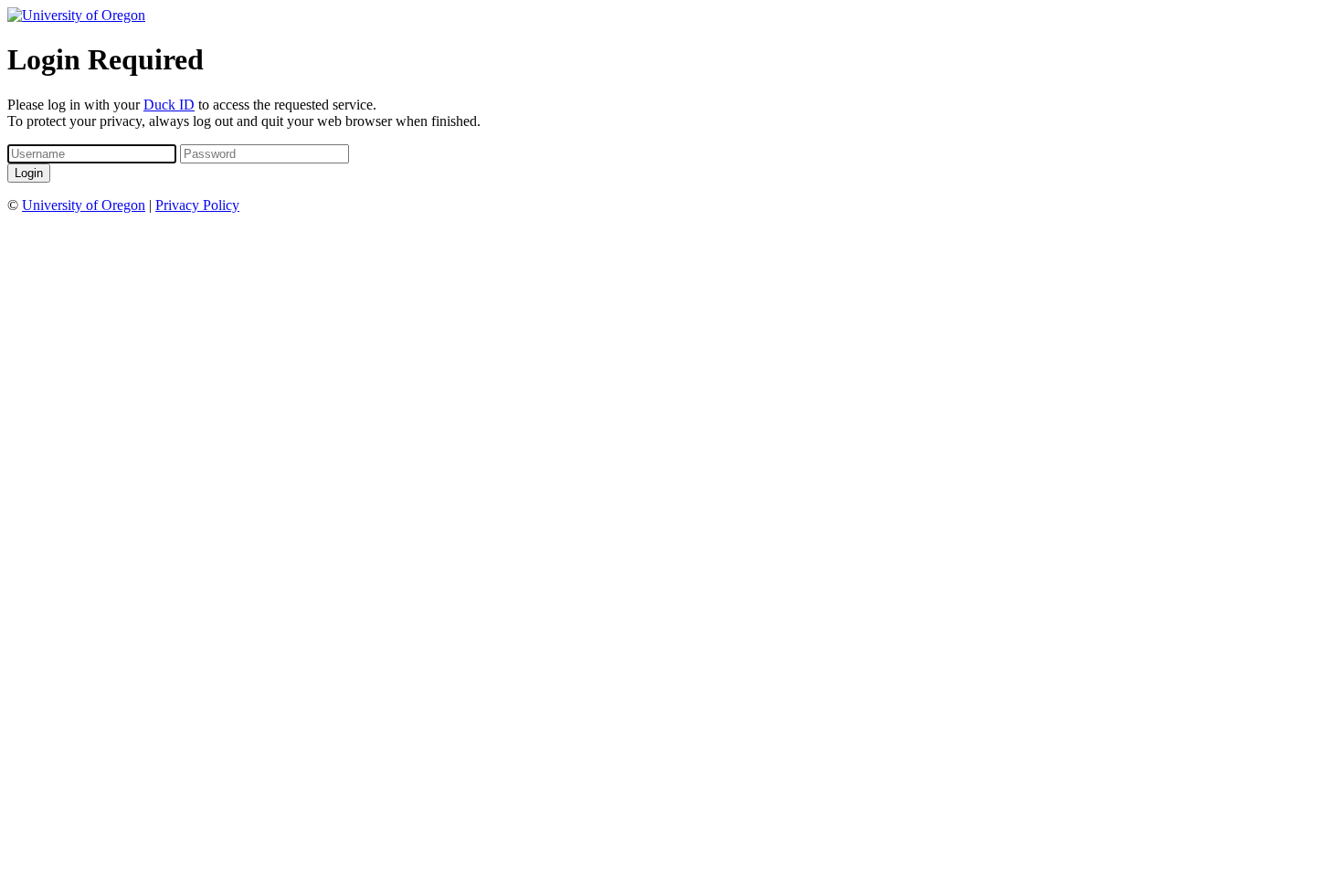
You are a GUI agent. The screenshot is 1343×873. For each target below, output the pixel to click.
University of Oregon (83, 205)
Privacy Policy (197, 205)
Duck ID (169, 104)
